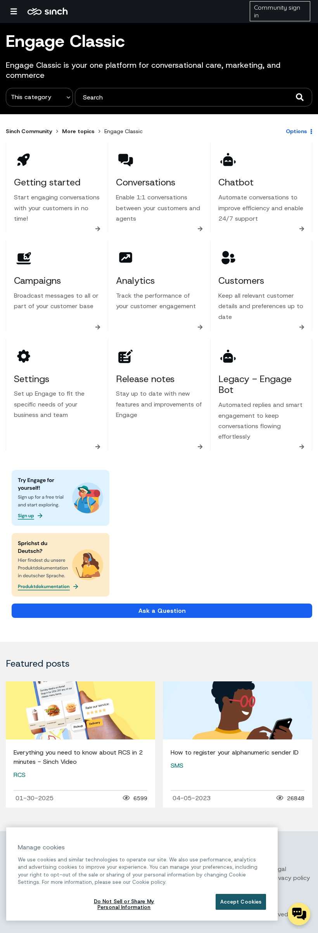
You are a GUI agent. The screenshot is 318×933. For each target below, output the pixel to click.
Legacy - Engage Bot (255, 384)
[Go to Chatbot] (228, 159)
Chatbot (236, 182)
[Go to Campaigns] (23, 258)
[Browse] (17, 11)
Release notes (145, 379)
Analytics (135, 280)
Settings (31, 379)
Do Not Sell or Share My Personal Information (124, 904)
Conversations (145, 182)
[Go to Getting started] (23, 159)
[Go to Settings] (23, 356)
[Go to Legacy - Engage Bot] (228, 356)
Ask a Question (162, 611)
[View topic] (80, 710)
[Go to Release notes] (125, 356)
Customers (241, 280)
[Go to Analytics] (125, 258)
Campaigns (37, 280)
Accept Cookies (241, 902)
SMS (177, 765)
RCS (20, 775)
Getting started (47, 182)
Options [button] (296, 131)
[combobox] (193, 97)
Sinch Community (47, 11)
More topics (78, 131)
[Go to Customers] (228, 258)
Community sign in (277, 11)
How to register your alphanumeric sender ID (235, 752)
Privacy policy (290, 878)
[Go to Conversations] (125, 159)
